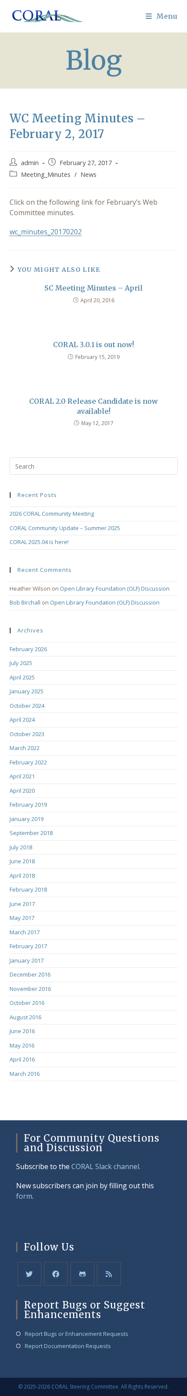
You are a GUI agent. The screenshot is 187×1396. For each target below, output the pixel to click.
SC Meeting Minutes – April (93, 288)
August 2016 (25, 1017)
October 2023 (27, 734)
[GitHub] (82, 1274)
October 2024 (27, 706)
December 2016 (30, 974)
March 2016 (25, 1074)
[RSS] (109, 1274)
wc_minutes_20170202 (46, 232)
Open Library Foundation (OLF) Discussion (115, 588)
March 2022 (25, 748)
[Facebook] (56, 1274)
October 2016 (27, 1003)
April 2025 (22, 677)
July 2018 (21, 847)
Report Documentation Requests (68, 1346)
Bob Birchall (25, 602)
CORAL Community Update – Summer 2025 (65, 528)
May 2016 (22, 1045)
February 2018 (28, 889)
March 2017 (25, 932)
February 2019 (28, 804)
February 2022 (28, 762)
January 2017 (26, 960)
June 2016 (22, 1031)
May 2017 (22, 918)
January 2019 (26, 819)
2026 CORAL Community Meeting (52, 513)
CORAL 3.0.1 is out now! (93, 344)
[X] (29, 1274)
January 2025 (26, 691)
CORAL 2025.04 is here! (39, 542)
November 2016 (30, 989)
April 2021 (22, 776)
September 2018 (31, 833)
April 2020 (22, 790)
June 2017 (22, 904)
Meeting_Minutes (45, 174)
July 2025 (21, 663)
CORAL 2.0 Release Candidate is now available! (93, 406)
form (24, 1196)
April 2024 (22, 719)
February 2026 (28, 649)
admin (30, 163)
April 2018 (22, 875)
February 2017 (28, 946)
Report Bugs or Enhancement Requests (76, 1334)
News (88, 174)
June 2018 (22, 861)
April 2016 (22, 1059)
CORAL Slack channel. (105, 1166)
